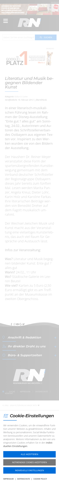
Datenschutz (23, 479)
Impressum (8, 479)
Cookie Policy (40, 479)
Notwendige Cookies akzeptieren (29, 462)
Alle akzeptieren (29, 454)
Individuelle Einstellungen (29, 470)
